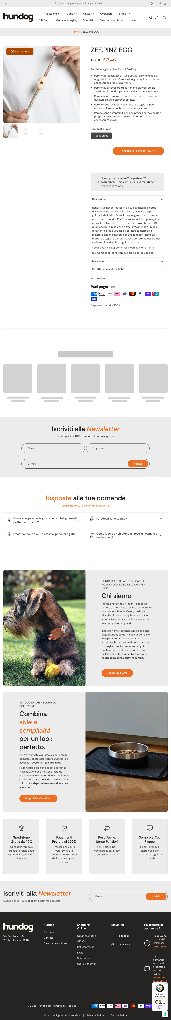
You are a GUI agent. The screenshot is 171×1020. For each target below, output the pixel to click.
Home (75, 31)
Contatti (48, 937)
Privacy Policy (95, 1015)
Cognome (98, 448)
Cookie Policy (119, 1015)
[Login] (156, 17)
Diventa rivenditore (55, 943)
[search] (150, 17)
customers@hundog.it (160, 979)
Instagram (124, 944)
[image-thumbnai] (10, 131)
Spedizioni (83, 958)
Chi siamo (49, 932)
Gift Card (82, 941)
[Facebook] (160, 3)
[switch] (160, 1007)
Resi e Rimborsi (86, 963)
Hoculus (71, 1005)
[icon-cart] (164, 17)
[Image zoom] (41, 84)
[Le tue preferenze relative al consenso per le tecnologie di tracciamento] (165, 1014)
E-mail (32, 463)
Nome (31, 448)
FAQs (80, 952)
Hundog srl (44, 1005)
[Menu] (166, 984)
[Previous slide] (6, 3)
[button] (138, 151)
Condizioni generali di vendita (62, 1015)
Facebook (123, 935)
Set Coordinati (86, 947)
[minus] (94, 151)
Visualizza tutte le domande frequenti (84, 505)
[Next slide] (152, 3)
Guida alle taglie (86, 936)
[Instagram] (165, 3)
